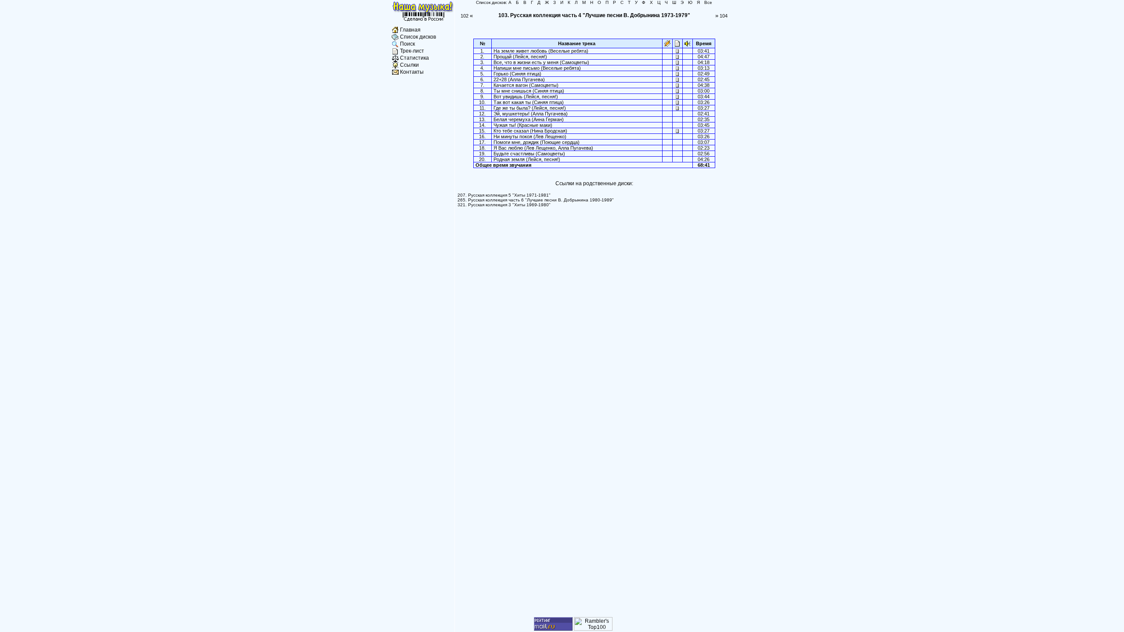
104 (721, 15)
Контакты (412, 72)
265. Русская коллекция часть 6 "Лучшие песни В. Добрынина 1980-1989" (536, 200)
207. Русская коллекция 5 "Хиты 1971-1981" (504, 195)
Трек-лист (412, 51)
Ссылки (409, 65)
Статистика (414, 58)
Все (708, 2)
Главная (410, 30)
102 (467, 15)
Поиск (407, 44)
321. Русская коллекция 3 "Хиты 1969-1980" (504, 204)
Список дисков (418, 37)
